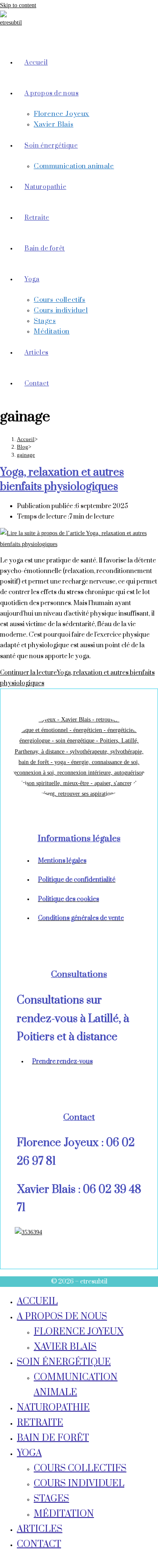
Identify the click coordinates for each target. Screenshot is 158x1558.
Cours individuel (79, 1483)
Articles (39, 1529)
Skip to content (18, 5)
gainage (26, 455)
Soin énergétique (64, 1362)
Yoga (29, 1453)
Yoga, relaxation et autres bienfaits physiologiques (62, 480)
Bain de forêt (53, 1438)
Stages (51, 1498)
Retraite (40, 1423)
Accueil (37, 1301)
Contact (39, 1544)
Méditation (64, 1514)
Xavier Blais (65, 1347)
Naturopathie (53, 1407)
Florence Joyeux (78, 1331)
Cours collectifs (80, 1468)
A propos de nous (62, 1316)
